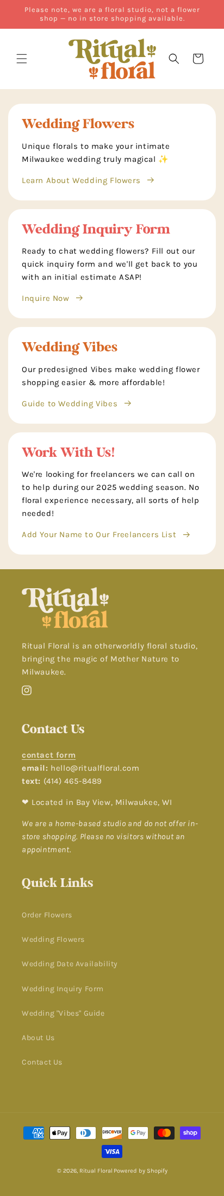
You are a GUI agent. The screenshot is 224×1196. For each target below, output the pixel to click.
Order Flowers (47, 915)
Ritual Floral (96, 1170)
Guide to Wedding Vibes (69, 403)
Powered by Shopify (140, 1170)
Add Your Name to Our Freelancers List (99, 534)
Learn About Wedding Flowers (81, 180)
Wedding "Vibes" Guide (63, 1013)
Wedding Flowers (53, 939)
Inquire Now (46, 298)
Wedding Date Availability (70, 963)
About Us (38, 1037)
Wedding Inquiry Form (63, 988)
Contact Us (42, 1062)
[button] (22, 59)
